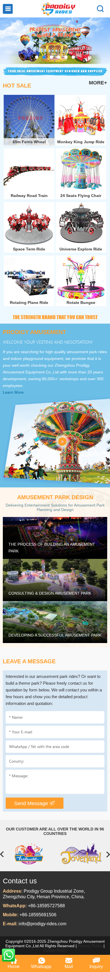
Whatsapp (41, 966)
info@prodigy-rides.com (42, 923)
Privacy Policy (90, 946)
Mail (69, 966)
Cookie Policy (55, 950)
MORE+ (98, 83)
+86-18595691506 (37, 914)
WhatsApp (8, 955)
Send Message (31, 803)
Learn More (13, 392)
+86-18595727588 (46, 905)
